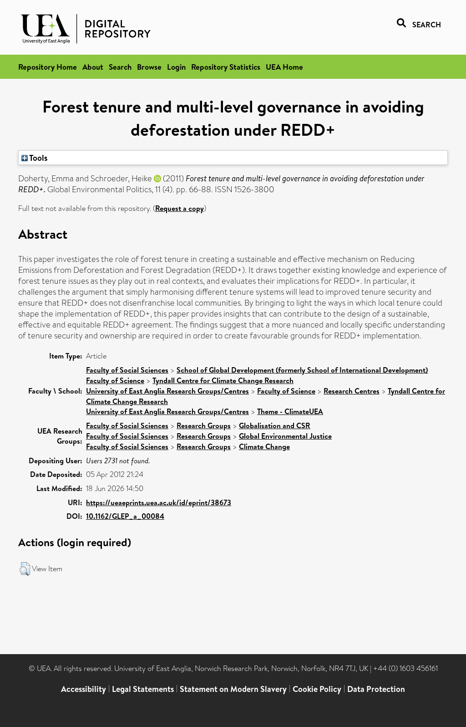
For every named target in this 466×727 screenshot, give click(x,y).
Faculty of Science (115, 380)
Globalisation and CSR (274, 425)
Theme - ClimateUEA (290, 411)
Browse (149, 66)
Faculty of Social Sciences (127, 370)
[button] (25, 569)
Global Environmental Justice (285, 436)
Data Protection (376, 689)
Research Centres (352, 391)
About (92, 66)
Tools (38, 158)
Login (176, 66)
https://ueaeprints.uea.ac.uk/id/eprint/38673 (158, 502)
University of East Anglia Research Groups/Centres (167, 391)
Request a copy (179, 208)
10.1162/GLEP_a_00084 (125, 516)
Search (120, 66)
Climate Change (264, 446)
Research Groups (204, 425)
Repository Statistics (225, 66)
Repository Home (47, 66)
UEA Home (284, 66)
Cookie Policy (317, 689)
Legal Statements (143, 689)
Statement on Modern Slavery (233, 689)
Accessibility (83, 689)
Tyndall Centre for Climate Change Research (223, 380)
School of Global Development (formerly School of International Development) (302, 370)
